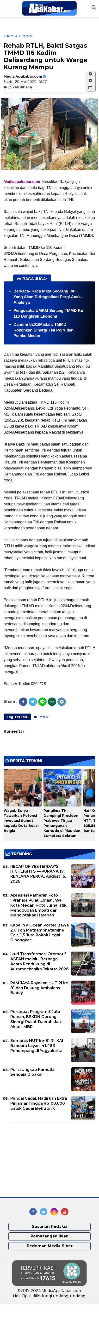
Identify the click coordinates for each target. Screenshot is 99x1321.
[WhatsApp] (52, 702)
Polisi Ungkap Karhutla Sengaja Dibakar (32, 1072)
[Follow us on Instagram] (54, 1211)
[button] (90, 87)
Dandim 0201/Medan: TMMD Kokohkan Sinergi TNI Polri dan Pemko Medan (43, 330)
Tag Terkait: (17, 717)
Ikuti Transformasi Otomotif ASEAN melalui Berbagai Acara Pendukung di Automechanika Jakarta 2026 (39, 961)
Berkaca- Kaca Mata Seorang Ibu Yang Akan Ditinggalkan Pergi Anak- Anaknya (47, 297)
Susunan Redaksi (49, 1226)
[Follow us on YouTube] (65, 1211)
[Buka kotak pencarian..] (94, 7)
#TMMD (41, 717)
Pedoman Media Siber (50, 1246)
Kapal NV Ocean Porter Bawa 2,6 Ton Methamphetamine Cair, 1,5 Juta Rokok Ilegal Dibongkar (39, 932)
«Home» (10, 36)
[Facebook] (23, 702)
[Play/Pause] (90, 74)
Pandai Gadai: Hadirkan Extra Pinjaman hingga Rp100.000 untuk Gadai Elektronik (38, 1103)
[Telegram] (61, 702)
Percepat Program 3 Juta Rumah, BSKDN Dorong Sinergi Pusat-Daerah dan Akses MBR (35, 1019)
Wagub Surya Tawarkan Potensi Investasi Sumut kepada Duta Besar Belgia (21, 820)
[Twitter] (33, 702)
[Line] (42, 702)
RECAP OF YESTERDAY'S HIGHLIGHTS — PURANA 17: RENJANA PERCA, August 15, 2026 (38, 874)
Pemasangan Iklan (49, 1236)
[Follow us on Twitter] (43, 1211)
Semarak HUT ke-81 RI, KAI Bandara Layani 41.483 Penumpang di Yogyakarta (36, 1045)
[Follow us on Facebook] (33, 1211)
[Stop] (90, 80)
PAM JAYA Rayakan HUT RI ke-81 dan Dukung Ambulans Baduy (40, 988)
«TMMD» (25, 36)
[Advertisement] (40, 1160)
